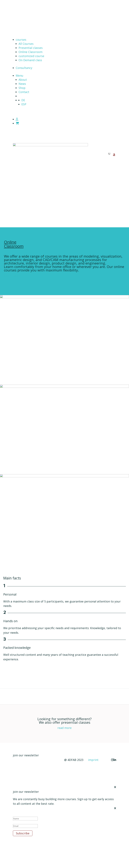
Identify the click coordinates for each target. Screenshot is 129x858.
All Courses (26, 44)
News (22, 84)
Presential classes (31, 48)
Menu (19, 75)
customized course (31, 56)
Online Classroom (30, 52)
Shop (22, 88)
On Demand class (30, 60)
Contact (24, 92)
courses (21, 39)
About (23, 79)
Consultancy (24, 68)
